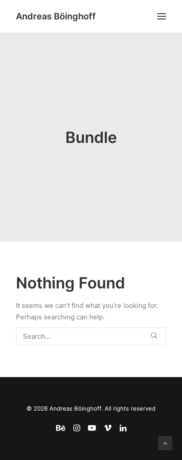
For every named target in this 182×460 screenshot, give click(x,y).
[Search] (91, 336)
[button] (161, 16)
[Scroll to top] (165, 442)
